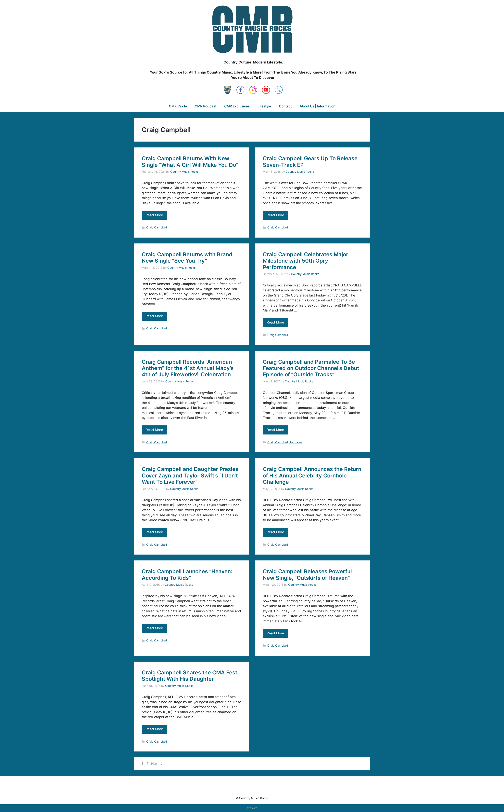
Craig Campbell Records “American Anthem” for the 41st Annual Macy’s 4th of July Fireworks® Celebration (188, 368)
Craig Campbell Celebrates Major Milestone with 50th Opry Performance (305, 260)
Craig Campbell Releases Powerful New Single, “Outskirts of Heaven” (307, 574)
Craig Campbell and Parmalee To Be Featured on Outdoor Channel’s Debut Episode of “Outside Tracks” (311, 368)
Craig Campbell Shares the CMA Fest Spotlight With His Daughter (189, 675)
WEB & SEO (252, 808)
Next (157, 764)
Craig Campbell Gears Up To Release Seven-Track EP (310, 161)
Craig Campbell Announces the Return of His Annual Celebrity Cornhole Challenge (312, 475)
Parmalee (295, 442)
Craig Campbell (156, 227)
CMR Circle (178, 106)
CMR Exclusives (237, 106)
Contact (285, 106)
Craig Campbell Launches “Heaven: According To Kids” (187, 574)
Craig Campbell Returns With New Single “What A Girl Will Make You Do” (190, 161)
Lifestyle (264, 106)
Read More (154, 215)
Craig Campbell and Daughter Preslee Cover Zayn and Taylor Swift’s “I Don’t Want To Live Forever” (190, 475)
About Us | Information (317, 106)
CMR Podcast (205, 106)
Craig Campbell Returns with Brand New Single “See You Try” (187, 257)
